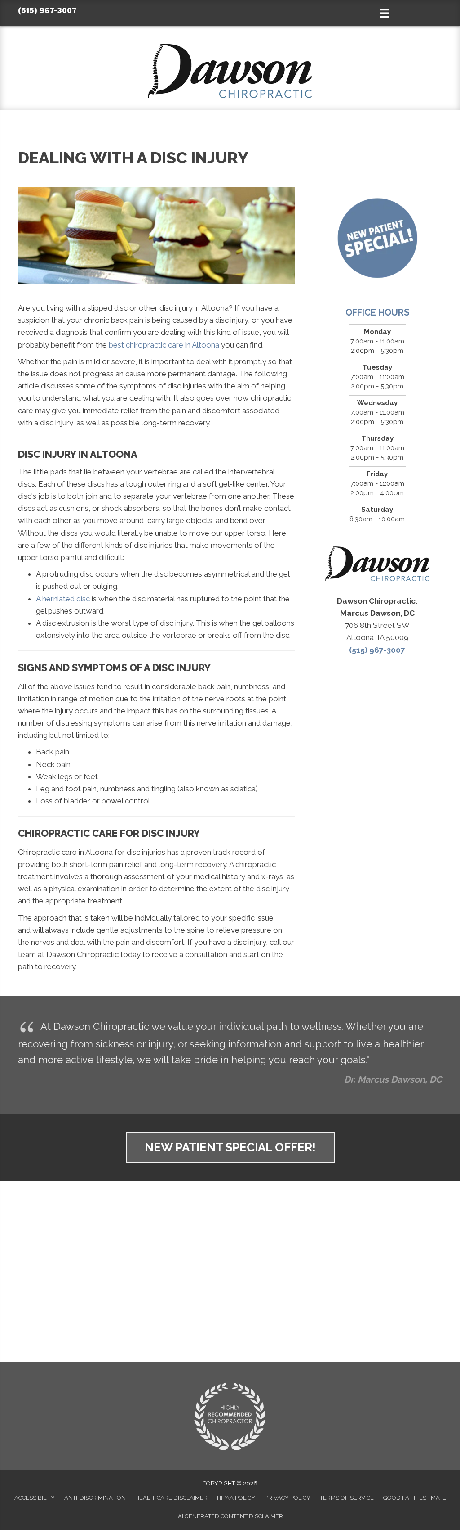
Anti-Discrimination (95, 1497)
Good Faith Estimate (414, 1497)
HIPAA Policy (236, 1497)
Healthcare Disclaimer (171, 1497)
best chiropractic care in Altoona (164, 344)
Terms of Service (347, 1497)
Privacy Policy (287, 1497)
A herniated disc (63, 598)
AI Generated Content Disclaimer (230, 1516)
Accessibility (34, 1497)
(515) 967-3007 (47, 10)
